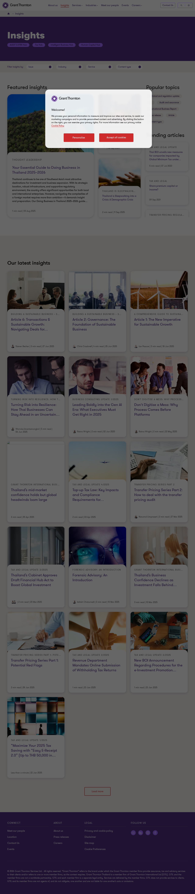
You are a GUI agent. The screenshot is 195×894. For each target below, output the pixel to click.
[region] (98, 118)
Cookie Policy (57, 125)
